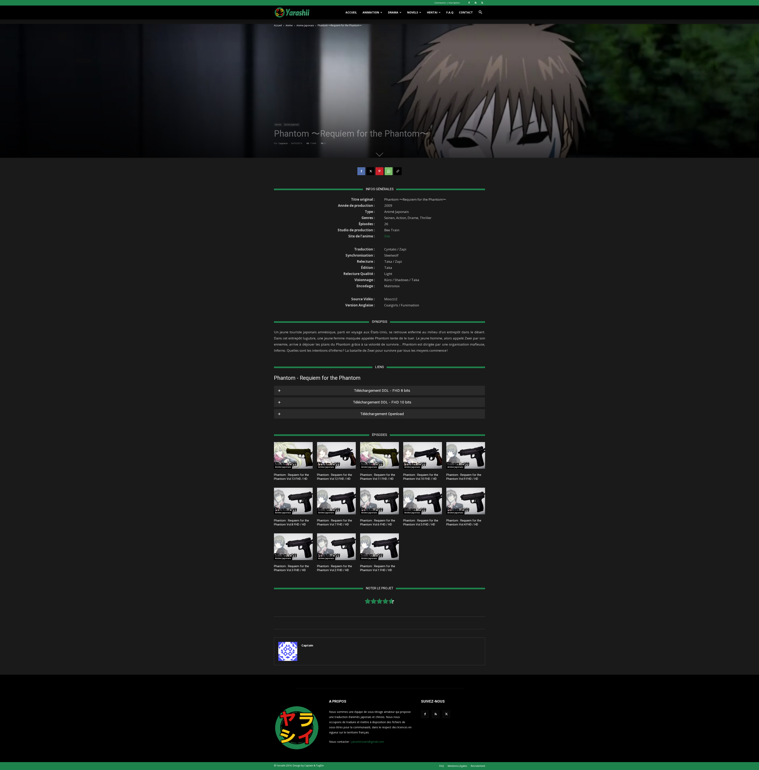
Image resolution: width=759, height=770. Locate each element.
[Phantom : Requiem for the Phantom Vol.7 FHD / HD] (336, 501)
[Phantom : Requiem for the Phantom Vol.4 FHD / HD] (465, 501)
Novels (412, 12)
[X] (482, 3)
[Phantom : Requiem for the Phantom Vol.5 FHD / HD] (422, 501)
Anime (289, 25)
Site (387, 236)
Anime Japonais (305, 25)
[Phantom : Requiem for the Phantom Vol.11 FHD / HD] (379, 455)
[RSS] (476, 3)
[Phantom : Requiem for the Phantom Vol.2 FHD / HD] (336, 546)
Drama (393, 12)
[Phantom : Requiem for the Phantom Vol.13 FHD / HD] (293, 455)
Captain (283, 143)
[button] (480, 13)
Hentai (432, 12)
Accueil (351, 12)
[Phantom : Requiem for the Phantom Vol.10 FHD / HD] (422, 455)
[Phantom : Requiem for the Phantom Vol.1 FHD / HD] (379, 546)
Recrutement (478, 766)
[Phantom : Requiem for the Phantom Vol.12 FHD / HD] (336, 455)
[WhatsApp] (389, 171)
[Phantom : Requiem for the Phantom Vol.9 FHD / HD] (465, 455)
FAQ (441, 766)
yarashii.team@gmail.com (367, 742)
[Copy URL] (398, 171)
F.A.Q (449, 12)
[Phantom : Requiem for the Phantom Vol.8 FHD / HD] (293, 501)
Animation (371, 12)
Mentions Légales (457, 766)
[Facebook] (469, 3)
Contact (466, 12)
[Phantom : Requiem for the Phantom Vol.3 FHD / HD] (293, 546)
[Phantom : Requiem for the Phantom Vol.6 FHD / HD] (379, 501)
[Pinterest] (379, 171)
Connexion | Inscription (447, 2)
